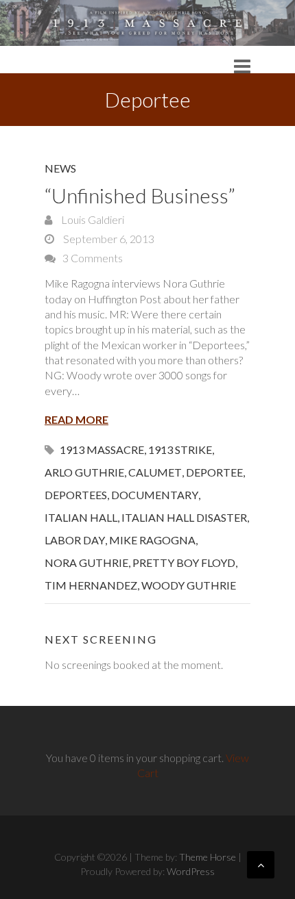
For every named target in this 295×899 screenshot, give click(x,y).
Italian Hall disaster (184, 517)
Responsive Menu (242, 66)
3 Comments (92, 257)
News (60, 168)
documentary (154, 494)
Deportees (76, 494)
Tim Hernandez (91, 585)
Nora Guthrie (86, 562)
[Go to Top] (260, 864)
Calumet (155, 472)
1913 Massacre (102, 449)
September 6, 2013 (107, 238)
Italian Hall (81, 517)
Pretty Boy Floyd (183, 562)
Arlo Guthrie (84, 472)
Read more (76, 419)
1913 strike (180, 449)
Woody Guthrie (188, 585)
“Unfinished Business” (140, 195)
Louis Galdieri (91, 219)
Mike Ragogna (152, 539)
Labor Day (75, 539)
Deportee (214, 472)
